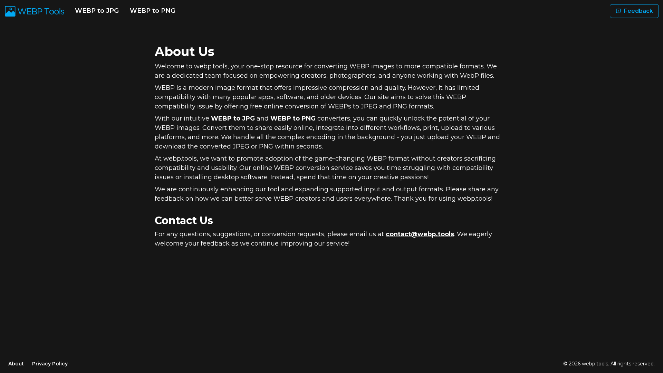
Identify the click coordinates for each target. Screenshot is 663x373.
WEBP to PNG (152, 11)
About (16, 364)
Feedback (638, 11)
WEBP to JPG (97, 11)
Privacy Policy (50, 364)
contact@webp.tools (420, 234)
